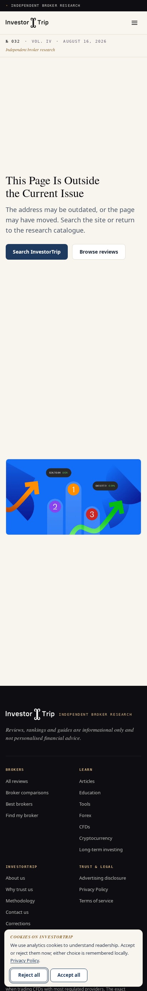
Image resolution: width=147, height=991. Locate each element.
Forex (85, 815)
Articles (87, 781)
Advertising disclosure (102, 878)
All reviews (17, 781)
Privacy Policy (93, 889)
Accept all (68, 975)
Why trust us (19, 889)
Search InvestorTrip (37, 251)
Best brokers (19, 804)
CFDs (84, 826)
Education (90, 792)
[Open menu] (134, 23)
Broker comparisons (27, 792)
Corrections (18, 923)
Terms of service (96, 900)
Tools (84, 804)
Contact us (17, 912)
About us (15, 878)
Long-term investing (101, 849)
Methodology (20, 900)
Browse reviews (99, 251)
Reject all (29, 975)
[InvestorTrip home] (27, 23)
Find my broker (22, 815)
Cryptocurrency (95, 838)
